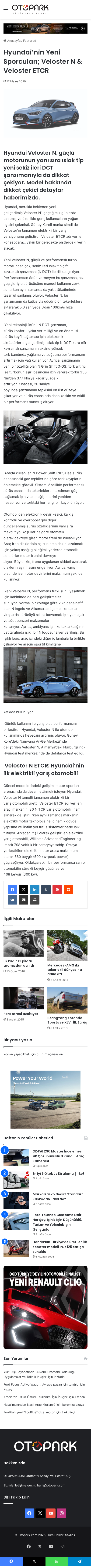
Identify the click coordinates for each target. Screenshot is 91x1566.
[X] (23, 889)
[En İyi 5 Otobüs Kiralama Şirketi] (16, 1180)
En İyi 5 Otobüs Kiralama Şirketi (59, 1173)
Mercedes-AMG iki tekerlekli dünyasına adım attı (64, 969)
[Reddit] (68, 889)
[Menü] (6, 11)
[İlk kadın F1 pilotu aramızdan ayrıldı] (24, 943)
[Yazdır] (34, 900)
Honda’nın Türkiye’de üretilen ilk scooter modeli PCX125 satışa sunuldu (60, 1247)
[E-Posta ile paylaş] (23, 900)
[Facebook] (12, 889)
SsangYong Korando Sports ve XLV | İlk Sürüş (67, 1020)
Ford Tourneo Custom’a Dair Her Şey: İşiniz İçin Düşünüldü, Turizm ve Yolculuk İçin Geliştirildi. (57, 1222)
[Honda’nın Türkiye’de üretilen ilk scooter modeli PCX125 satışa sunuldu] (16, 1248)
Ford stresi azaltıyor (21, 1013)
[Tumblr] (46, 889)
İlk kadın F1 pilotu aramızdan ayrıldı (19, 963)
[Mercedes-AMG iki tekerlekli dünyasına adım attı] (67, 945)
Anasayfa (13, 40)
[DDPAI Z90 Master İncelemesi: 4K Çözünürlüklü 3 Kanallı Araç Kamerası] (16, 1157)
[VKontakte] (12, 900)
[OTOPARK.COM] (30, 9)
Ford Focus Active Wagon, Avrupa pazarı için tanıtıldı (41, 1384)
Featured (29, 40)
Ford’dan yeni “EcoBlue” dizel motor (29, 1412)
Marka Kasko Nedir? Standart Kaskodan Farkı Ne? (58, 1196)
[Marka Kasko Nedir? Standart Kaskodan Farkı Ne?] (16, 1200)
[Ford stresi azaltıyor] (24, 998)
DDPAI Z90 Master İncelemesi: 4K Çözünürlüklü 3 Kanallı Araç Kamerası (58, 1156)
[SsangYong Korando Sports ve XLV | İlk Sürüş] (67, 1000)
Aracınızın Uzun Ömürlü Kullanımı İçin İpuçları (36, 1397)
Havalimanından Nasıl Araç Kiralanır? (30, 1404)
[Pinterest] (57, 889)
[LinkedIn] (34, 889)
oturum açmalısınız (50, 1054)
